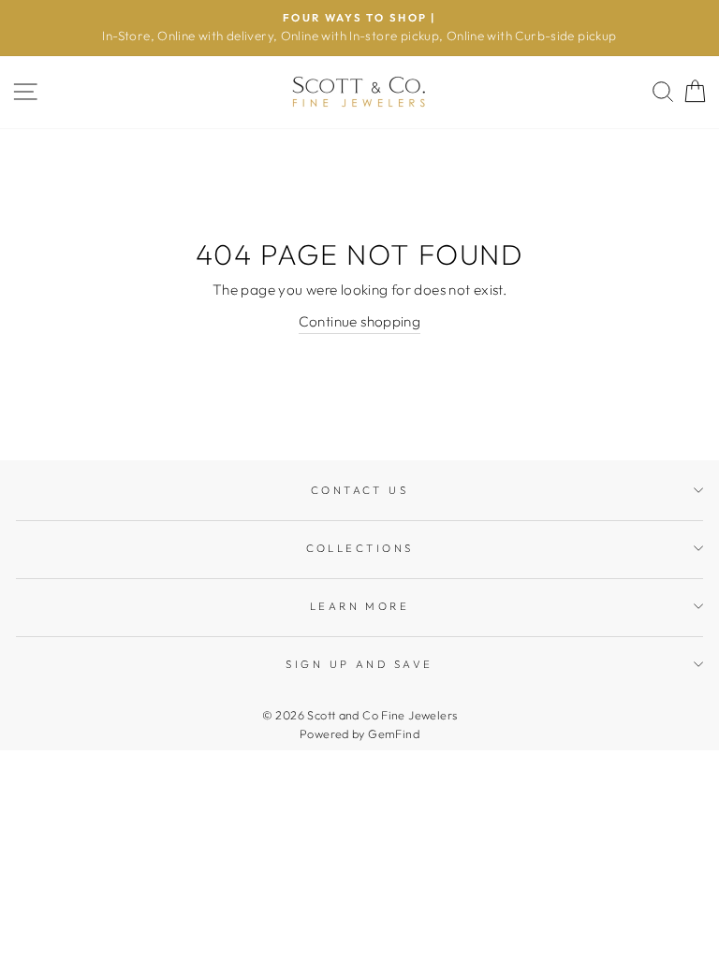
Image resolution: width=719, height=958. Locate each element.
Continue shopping (360, 321)
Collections (360, 548)
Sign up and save (359, 664)
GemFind (393, 733)
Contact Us (359, 490)
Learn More (359, 606)
